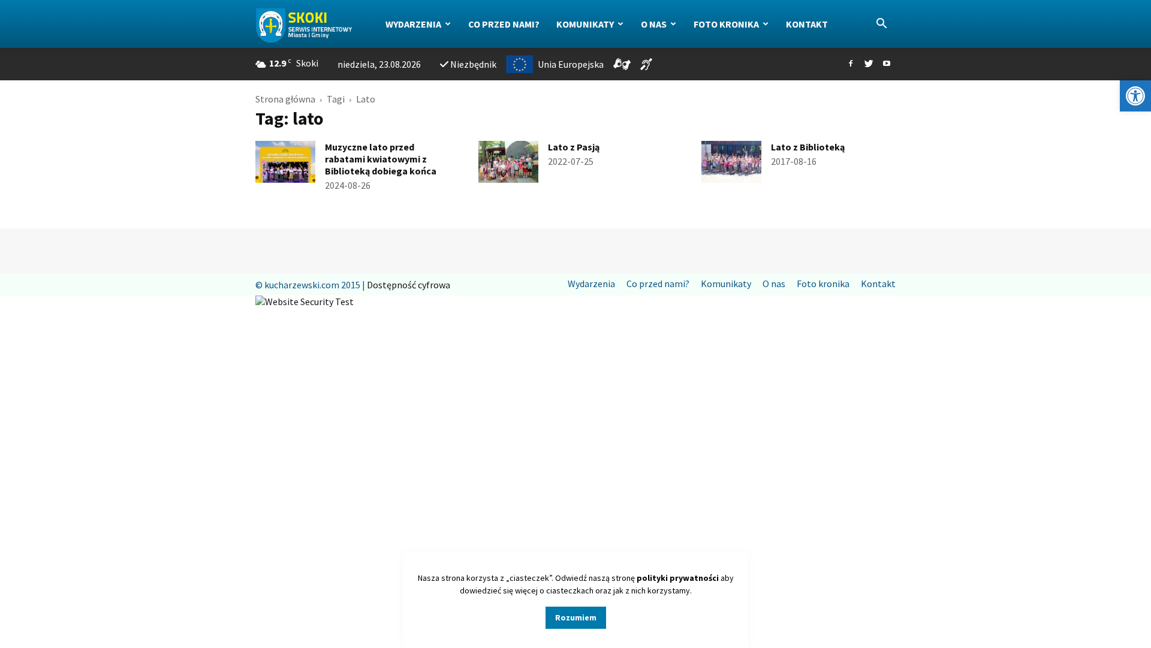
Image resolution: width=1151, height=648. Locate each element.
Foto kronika (726, 24)
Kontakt (807, 24)
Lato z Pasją (573, 147)
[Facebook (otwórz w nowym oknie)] (851, 64)
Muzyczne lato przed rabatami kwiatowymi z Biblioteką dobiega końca (380, 159)
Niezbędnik (473, 64)
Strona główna (285, 99)
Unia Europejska (571, 64)
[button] (1135, 95)
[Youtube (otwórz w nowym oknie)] (887, 64)
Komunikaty (585, 24)
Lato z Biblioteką (808, 147)
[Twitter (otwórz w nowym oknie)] (869, 64)
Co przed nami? (504, 24)
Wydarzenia (413, 24)
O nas (654, 24)
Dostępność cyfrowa (408, 285)
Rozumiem (575, 617)
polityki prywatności (678, 577)
